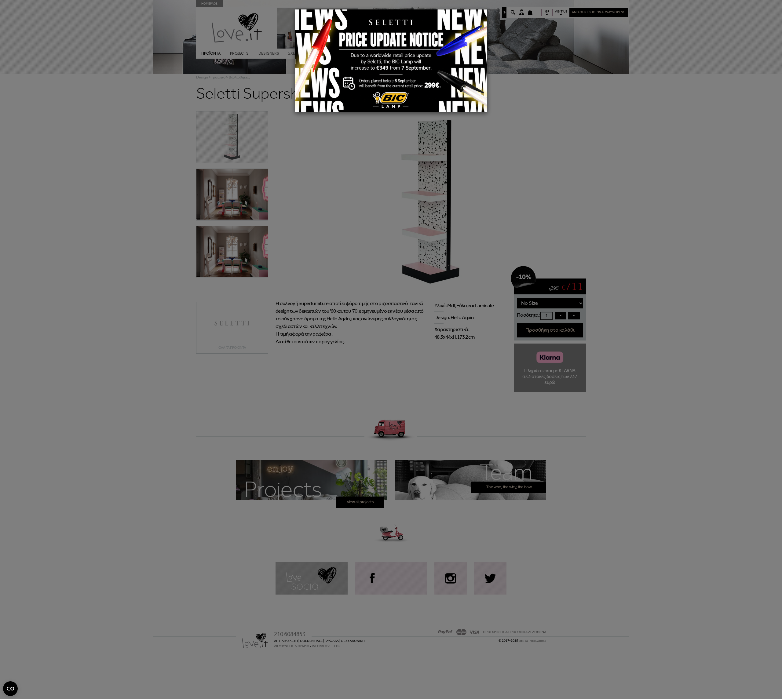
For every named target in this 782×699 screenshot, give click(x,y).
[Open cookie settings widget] (10, 688)
